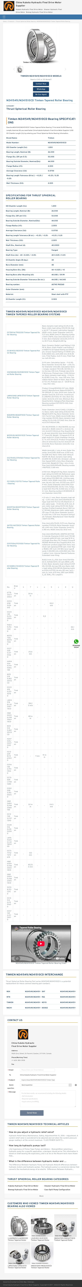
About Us (6, 1282)
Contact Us (15, 1282)
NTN (8, 997)
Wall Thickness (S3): (15, 183)
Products (11, 21)
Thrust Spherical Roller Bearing (26, 21)
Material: (10, 294)
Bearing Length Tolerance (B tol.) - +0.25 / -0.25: (24, 177)
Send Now (32, 1113)
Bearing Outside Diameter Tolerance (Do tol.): (25, 280)
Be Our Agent (41, 95)
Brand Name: (11, 138)
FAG (43, 997)
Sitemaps (30, 1282)
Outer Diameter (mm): (15, 289)
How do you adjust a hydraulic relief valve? (31, 1132)
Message (12, 1092)
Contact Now (41, 84)
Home (5, 21)
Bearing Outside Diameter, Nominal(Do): (23, 161)
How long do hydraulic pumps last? (27, 1145)
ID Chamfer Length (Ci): (16, 299)
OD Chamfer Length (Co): (16, 147)
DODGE (45, 1008)
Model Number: (12, 143)
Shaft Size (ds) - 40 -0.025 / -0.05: (21, 255)
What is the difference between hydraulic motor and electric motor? (38, 1161)
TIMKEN (10, 1002)
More (41, 1196)
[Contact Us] (76, 643)
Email (10, 1070)
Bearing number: (13, 285)
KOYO (44, 1002)
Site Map (23, 1282)
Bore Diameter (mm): (15, 265)
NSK (8, 992)
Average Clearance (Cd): (16, 171)
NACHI (9, 1008)
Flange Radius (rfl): (14, 166)
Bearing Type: (12, 250)
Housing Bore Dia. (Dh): (16, 270)
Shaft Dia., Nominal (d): (16, 245)
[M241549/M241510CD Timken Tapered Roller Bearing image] (41, 45)
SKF (43, 992)
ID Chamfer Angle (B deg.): (17, 260)
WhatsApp (41, 89)
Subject (11, 1080)
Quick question (10, 1086)
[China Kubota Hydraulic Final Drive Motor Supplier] (9, 5)
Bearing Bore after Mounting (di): (20, 275)
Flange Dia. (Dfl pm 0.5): (16, 157)
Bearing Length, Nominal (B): (18, 152)
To (10, 1075)
